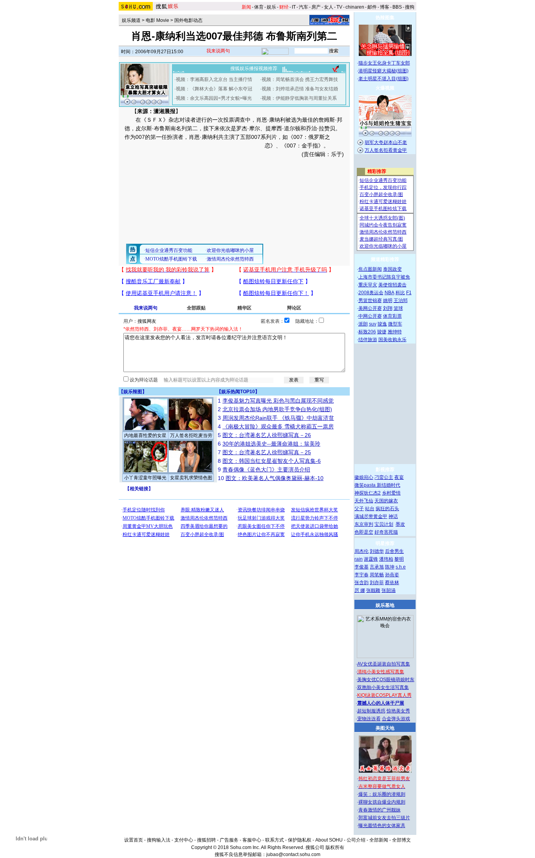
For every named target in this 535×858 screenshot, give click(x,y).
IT (294, 7)
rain (358, 559)
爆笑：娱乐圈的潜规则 (381, 794)
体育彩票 (392, 316)
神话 (393, 516)
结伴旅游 (367, 339)
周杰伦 (361, 551)
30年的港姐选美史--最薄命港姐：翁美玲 (271, 444)
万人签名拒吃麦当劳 (191, 435)
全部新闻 (378, 840)
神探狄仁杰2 (367, 493)
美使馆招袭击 (392, 285)
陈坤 (389, 567)
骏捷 (382, 332)
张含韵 (361, 582)
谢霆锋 (371, 559)
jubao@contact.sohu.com (293, 854)
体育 (259, 7)
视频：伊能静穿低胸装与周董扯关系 (299, 98)
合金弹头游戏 (396, 718)
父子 (359, 508)
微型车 (395, 324)
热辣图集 (385, 17)
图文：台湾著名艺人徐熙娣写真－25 (266, 452)
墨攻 (400, 524)
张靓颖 (373, 590)
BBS (397, 7)
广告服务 (229, 840)
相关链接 (139, 488)
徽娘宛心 (363, 477)
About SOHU (329, 840)
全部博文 (401, 840)
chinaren (354, 7)
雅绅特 (395, 332)
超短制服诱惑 (371, 711)
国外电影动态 (188, 20)
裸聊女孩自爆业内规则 (381, 802)
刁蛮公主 (383, 477)
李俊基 (361, 567)
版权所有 (334, 847)
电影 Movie (157, 20)
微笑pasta (365, 485)
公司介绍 (356, 840)
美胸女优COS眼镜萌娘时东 (385, 679)
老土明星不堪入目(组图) (383, 78)
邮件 (372, 7)
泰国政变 (392, 269)
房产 (316, 7)
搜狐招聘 (206, 840)
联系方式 (274, 840)
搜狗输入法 (158, 840)
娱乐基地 (385, 605)
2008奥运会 (370, 292)
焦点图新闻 (370, 269)
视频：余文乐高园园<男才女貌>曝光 (214, 98)
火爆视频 (385, 88)
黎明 (399, 559)
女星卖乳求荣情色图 (191, 477)
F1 (409, 292)
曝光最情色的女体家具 (381, 825)
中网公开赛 (370, 316)
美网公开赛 (370, 308)
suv (372, 324)
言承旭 (377, 567)
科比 (400, 292)
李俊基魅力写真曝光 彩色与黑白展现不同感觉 (278, 401)
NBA (389, 292)
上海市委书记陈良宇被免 (384, 277)
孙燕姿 (392, 574)
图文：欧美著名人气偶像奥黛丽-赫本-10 (275, 478)
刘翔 (387, 308)
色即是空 (363, 532)
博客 (384, 7)
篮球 (398, 308)
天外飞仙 (363, 501)
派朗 (363, 324)
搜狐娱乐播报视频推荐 (253, 68)
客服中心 (251, 840)
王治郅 (401, 300)
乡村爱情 (391, 493)
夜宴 (399, 477)
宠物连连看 (369, 718)
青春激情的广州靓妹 (379, 810)
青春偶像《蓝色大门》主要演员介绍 (266, 469)
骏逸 (382, 324)
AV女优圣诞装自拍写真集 (383, 664)
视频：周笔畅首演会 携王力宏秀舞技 (300, 79)
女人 (328, 7)
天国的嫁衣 (386, 501)
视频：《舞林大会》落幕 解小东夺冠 (214, 89)
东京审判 (363, 524)
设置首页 (133, 840)
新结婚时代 (388, 485)
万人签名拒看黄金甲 (386, 150)
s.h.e (401, 567)
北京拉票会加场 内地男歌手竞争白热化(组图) (277, 409)
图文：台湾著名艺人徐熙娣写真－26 (266, 435)
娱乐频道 (131, 20)
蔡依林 (392, 582)
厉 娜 (359, 590)
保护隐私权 (299, 840)
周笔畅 (377, 574)
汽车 (303, 7)
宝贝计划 (383, 524)
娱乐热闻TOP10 (238, 391)
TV (339, 7)
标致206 (367, 332)
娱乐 (271, 7)
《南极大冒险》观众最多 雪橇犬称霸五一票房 (278, 426)
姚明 (387, 300)
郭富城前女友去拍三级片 (384, 817)
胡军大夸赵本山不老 (386, 142)
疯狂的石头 (387, 508)
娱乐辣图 (132, 391)
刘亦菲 (377, 582)
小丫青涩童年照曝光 (145, 477)
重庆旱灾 (367, 285)
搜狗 (409, 7)
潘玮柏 (386, 559)
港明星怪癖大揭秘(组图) (383, 71)
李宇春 (361, 574)
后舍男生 (394, 551)
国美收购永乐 (392, 339)
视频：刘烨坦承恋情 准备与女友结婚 (300, 89)
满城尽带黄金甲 (370, 516)
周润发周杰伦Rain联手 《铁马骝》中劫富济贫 (278, 418)
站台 (369, 508)
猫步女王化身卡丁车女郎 (384, 63)
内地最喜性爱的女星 (145, 435)
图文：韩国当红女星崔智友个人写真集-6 (271, 461)
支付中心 (183, 840)
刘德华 (377, 551)
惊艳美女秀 (398, 711)
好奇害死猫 (386, 532)
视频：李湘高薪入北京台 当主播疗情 (214, 79)
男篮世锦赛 (370, 300)
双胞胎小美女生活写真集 (383, 687)
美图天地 (385, 728)
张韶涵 (388, 590)
